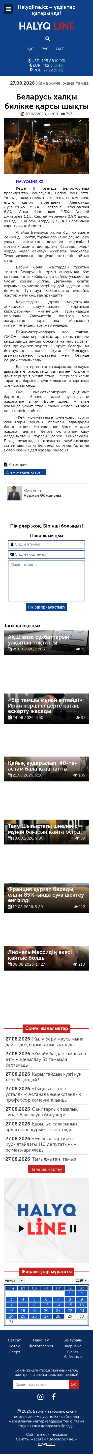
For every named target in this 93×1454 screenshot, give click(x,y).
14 (58, 1305)
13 (46, 1305)
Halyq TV (41, 1340)
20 (46, 1310)
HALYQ (47, 26)
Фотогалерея (41, 1346)
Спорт (14, 1352)
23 (82, 1310)
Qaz (60, 49)
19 (34, 1310)
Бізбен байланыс (73, 1354)
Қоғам (14, 1346)
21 (58, 1310)
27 (46, 1316)
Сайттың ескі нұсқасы (46, 1434)
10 (11, 1305)
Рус (45, 49)
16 (82, 1305)
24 (11, 1316)
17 (11, 1310)
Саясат (14, 1340)
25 (23, 1316)
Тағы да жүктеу (46, 1169)
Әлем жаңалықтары (23, 472)
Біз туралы (73, 1340)
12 (34, 1305)
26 (34, 1316)
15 (70, 1305)
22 (70, 1310)
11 (23, 1305)
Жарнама (73, 1346)
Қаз (30, 49)
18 (23, 1310)
